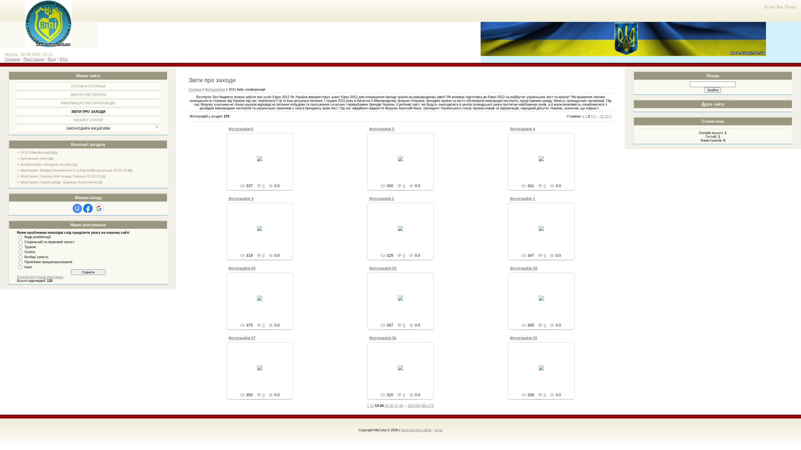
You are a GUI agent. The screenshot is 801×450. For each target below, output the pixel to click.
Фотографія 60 (242, 268)
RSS (63, 59)
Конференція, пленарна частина (46, 164)
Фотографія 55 (523, 338)
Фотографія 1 (522, 199)
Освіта (29, 252)
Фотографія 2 (381, 199)
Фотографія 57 (242, 338)
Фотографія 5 (381, 129)
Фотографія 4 (522, 129)
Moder (262, 164)
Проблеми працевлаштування (48, 262)
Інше (28, 267)
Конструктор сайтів (416, 430)
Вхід (52, 59)
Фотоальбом (215, 89)
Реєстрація (33, 59)
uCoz (439, 430)
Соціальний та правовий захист (49, 242)
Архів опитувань (51, 277)
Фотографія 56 (382, 338)
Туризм (30, 247)
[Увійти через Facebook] (88, 208)
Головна (12, 59)
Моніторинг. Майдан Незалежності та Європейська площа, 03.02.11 (74, 170)
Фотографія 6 (240, 129)
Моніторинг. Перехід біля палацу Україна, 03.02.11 (60, 176)
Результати (26, 277)
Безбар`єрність (36, 257)
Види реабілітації (37, 237)
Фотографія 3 (240, 199)
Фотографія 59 (382, 268)
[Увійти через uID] (77, 208)
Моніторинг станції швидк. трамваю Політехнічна (59, 182)
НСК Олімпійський (35, 152)
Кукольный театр (34, 158)
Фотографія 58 (523, 268)
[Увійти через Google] (99, 208)
